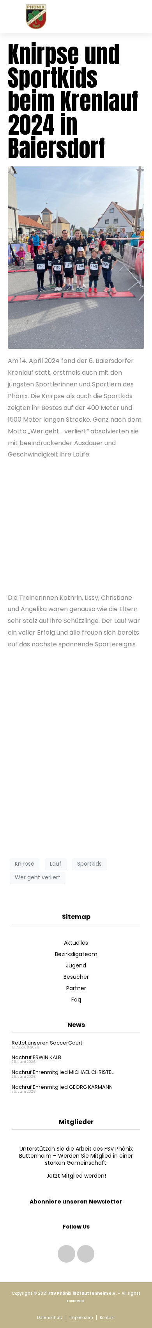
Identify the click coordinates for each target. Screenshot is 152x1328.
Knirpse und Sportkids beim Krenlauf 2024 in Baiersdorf (73, 101)
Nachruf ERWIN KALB (36, 1057)
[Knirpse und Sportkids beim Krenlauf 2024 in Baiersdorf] (76, 257)
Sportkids (89, 864)
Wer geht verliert (37, 877)
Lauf (56, 864)
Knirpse (24, 864)
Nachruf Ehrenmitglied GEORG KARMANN (62, 1087)
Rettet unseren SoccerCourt (47, 1043)
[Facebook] (86, 1254)
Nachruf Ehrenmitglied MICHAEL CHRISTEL (62, 1072)
